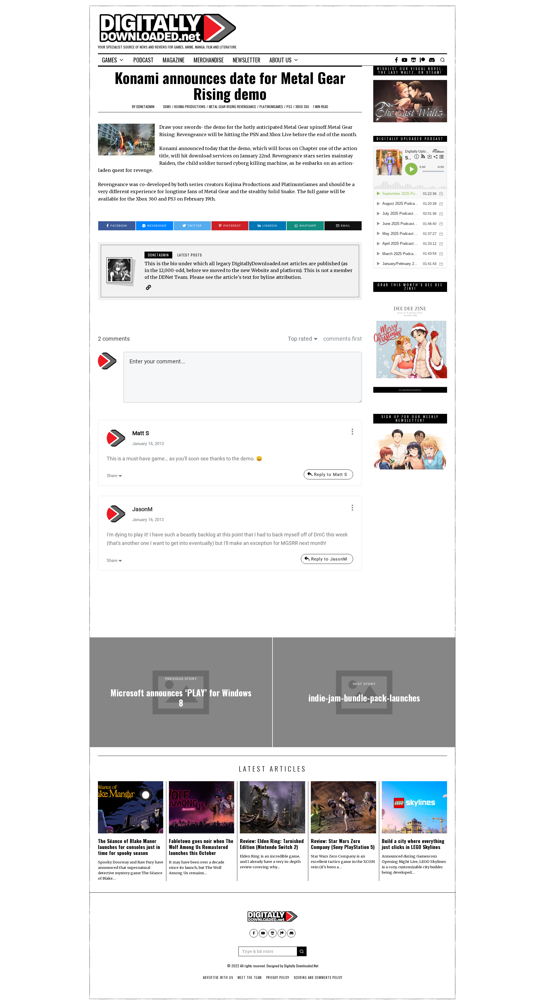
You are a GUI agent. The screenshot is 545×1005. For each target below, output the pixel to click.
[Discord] (432, 59)
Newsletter (246, 60)
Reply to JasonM (329, 559)
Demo (167, 106)
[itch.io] (414, 59)
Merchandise (209, 60)
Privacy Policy (277, 977)
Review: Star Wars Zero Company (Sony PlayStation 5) (343, 843)
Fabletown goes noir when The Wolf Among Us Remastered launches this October (201, 846)
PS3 (289, 106)
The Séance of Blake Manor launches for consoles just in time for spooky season (129, 846)
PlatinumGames (271, 106)
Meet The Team (250, 977)
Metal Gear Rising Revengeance (232, 106)
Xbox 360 (302, 106)
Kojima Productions (190, 106)
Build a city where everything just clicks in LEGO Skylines (413, 843)
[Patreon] (422, 59)
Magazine (174, 60)
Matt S (140, 433)
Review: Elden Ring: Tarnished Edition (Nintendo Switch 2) (272, 843)
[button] (302, 951)
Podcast (143, 60)
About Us (280, 60)
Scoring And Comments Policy (318, 977)
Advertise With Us (218, 977)
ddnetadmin (145, 106)
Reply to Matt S (330, 474)
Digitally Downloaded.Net (301, 965)
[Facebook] (396, 59)
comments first (342, 338)
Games (109, 60)
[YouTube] (404, 59)
